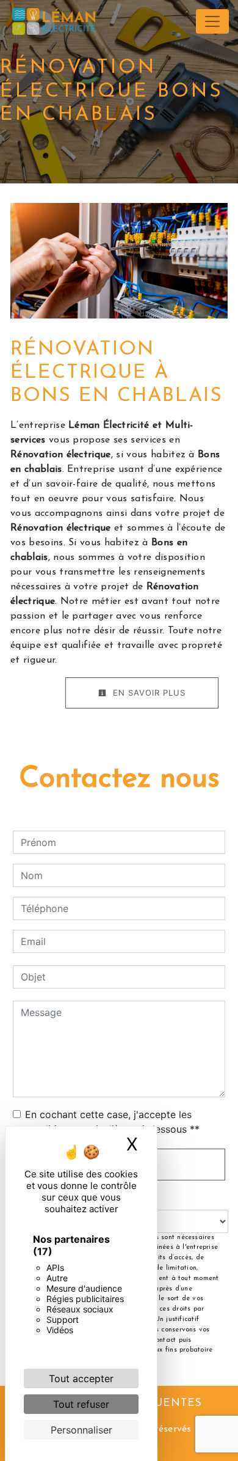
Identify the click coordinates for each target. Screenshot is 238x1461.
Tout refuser (81, 1404)
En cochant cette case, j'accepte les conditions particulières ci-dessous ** (112, 1121)
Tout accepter (81, 1378)
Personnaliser (81, 1430)
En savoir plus (148, 692)
